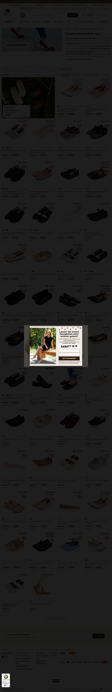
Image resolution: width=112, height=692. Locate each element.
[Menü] (9, 675)
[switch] (6, 685)
